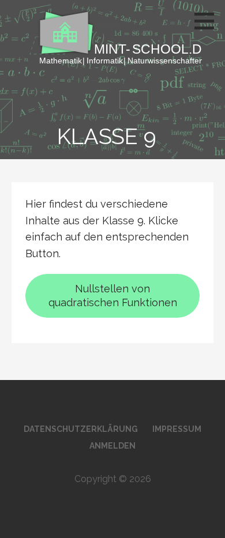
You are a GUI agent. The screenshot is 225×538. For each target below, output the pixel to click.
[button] (208, 21)
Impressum (176, 429)
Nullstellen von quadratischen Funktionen (112, 295)
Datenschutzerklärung (81, 429)
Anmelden (112, 445)
